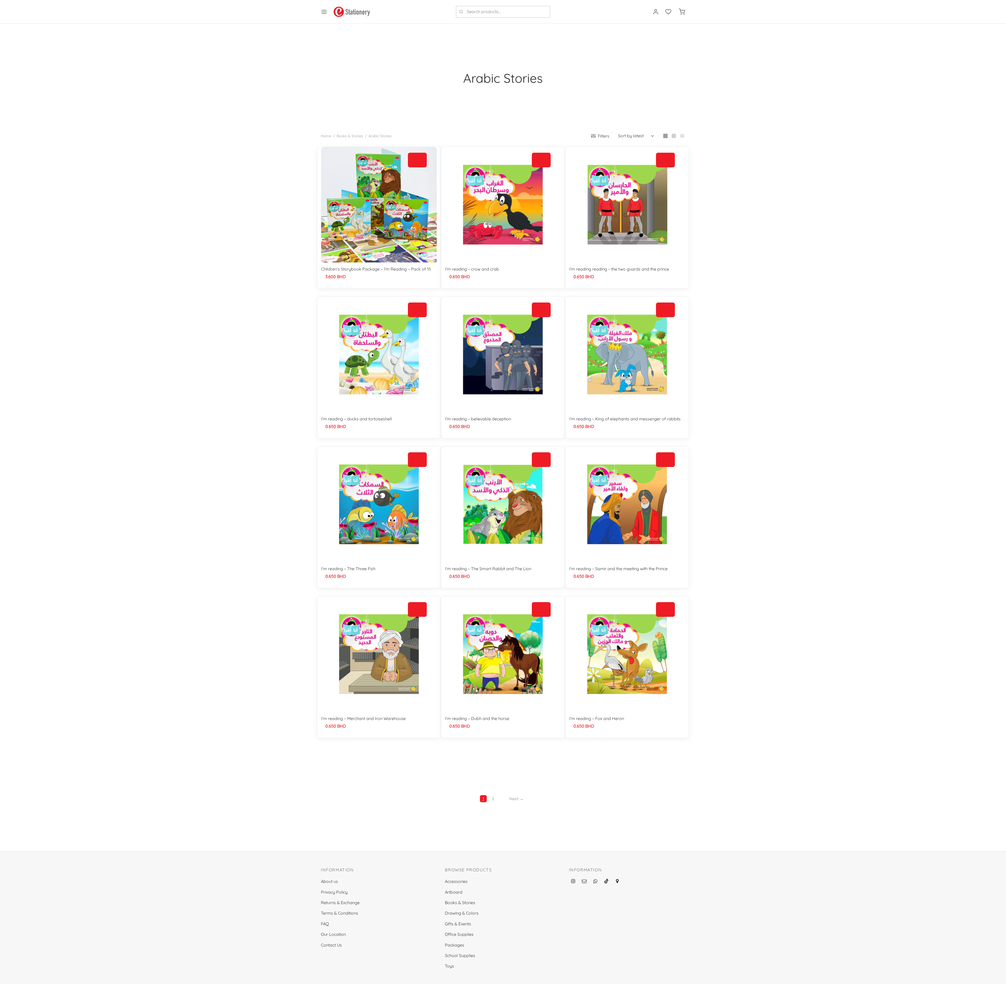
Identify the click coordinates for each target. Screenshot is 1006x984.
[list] (682, 135)
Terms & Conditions (339, 913)
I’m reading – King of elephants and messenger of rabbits (625, 418)
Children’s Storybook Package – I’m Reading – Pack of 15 (376, 269)
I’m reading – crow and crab (472, 269)
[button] (417, 160)
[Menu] (324, 12)
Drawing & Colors (462, 913)
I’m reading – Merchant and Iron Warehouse (363, 718)
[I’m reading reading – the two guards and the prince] (627, 204)
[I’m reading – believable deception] (503, 354)
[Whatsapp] (595, 881)
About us (329, 881)
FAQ (325, 923)
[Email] (584, 881)
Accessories (456, 881)
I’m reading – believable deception (478, 418)
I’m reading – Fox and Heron (596, 718)
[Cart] (682, 12)
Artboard (453, 892)
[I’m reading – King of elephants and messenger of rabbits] (627, 354)
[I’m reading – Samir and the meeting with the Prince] (627, 504)
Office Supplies (459, 934)
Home (326, 136)
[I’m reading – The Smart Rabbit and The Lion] (503, 504)
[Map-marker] (617, 881)
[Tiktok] (606, 881)
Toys (449, 966)
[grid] (665, 135)
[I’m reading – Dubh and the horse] (503, 654)
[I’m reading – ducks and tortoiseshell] (379, 354)
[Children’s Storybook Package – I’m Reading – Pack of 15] (379, 204)
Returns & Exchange (340, 902)
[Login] (656, 12)
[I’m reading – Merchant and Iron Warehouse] (379, 654)
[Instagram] (573, 881)
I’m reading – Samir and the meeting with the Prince (618, 568)
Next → (516, 798)
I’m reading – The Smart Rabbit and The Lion (488, 568)
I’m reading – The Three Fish (348, 568)
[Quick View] (417, 172)
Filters (603, 136)
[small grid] (674, 135)
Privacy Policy (334, 892)
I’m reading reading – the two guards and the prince (619, 269)
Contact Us (331, 945)
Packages (454, 945)
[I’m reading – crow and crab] (503, 204)
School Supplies (460, 955)
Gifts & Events (458, 923)
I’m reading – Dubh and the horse (477, 718)
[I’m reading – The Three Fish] (379, 504)
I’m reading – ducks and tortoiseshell (356, 418)
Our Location (333, 934)
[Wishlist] (669, 12)
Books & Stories (350, 136)
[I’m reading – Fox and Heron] (627, 654)
